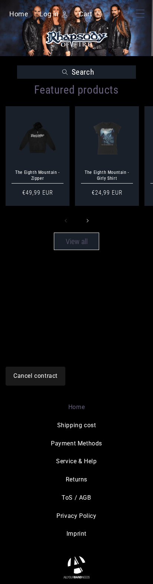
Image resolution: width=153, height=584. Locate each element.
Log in (49, 15)
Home (18, 14)
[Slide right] (87, 220)
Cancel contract (35, 375)
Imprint (76, 533)
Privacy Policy (76, 515)
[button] (76, 72)
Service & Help (76, 461)
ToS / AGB (76, 497)
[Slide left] (66, 220)
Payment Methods (76, 443)
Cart (89, 14)
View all (77, 241)
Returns (76, 479)
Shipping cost (76, 425)
